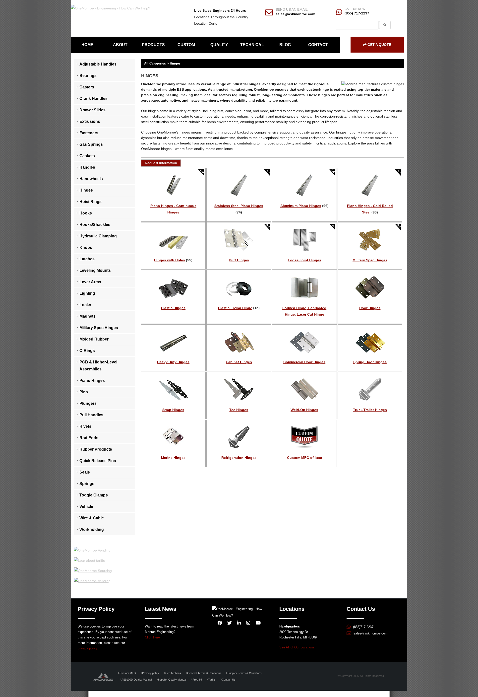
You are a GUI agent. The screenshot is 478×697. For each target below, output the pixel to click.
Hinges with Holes (169, 260)
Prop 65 (197, 679)
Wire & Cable (91, 518)
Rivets (85, 426)
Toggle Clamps (93, 495)
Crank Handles (93, 98)
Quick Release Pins (97, 461)
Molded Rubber (94, 339)
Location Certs (205, 23)
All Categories (155, 63)
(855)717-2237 (363, 627)
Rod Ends (88, 438)
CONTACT (318, 45)
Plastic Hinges (173, 308)
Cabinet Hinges (239, 362)
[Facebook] (220, 623)
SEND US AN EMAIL (292, 9)
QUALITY (219, 45)
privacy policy (87, 648)
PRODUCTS (153, 45)
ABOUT (120, 45)
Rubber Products (95, 449)
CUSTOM (186, 45)
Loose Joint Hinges (304, 260)
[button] (161, 163)
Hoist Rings (90, 202)
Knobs (85, 247)
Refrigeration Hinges (238, 458)
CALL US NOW (355, 9)
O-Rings (87, 350)
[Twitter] (229, 623)
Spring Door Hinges (370, 362)
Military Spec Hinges (98, 328)
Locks (85, 305)
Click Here (152, 637)
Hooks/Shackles (94, 224)
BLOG (285, 45)
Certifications (173, 673)
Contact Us (229, 679)
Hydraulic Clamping (98, 236)
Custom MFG (128, 673)
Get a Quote (379, 45)
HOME (87, 45)
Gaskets (87, 156)
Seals (84, 472)
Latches (87, 259)
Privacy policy (150, 673)
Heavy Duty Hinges (173, 362)
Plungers (88, 403)
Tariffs (212, 679)
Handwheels (91, 179)
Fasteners (88, 133)
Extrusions (89, 121)
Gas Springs (91, 144)
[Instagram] (248, 623)
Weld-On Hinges (304, 410)
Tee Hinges (238, 410)
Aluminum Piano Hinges (300, 206)
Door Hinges (369, 308)
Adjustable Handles (98, 64)
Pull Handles (91, 415)
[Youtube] (258, 623)
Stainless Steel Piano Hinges (238, 206)
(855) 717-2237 (357, 13)
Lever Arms (90, 282)
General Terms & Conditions (204, 673)
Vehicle (86, 506)
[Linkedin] (239, 623)
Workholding (91, 529)
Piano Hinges (92, 380)
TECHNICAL (252, 45)
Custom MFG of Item (304, 458)
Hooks (85, 213)
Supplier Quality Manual (172, 679)
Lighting (87, 293)
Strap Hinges (173, 410)
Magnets (87, 316)
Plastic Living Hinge (235, 308)
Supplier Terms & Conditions (245, 673)
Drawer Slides (92, 110)
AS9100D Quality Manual (136, 679)
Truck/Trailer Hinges (370, 410)
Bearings (88, 75)
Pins (83, 392)
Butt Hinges (239, 260)
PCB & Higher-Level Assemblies (98, 365)
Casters (86, 87)
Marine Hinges (173, 458)
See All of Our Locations (296, 647)
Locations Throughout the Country (221, 17)
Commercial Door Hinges (304, 362)
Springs (86, 484)
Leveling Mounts (95, 270)
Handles (87, 167)
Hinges (86, 190)
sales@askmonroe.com (295, 14)
